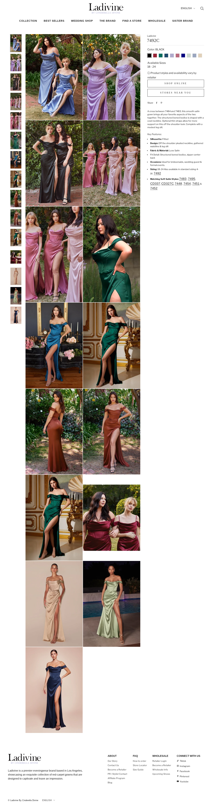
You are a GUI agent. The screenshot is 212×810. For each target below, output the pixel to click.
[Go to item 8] (16, 179)
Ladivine (151, 35)
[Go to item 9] (16, 198)
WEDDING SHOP (82, 20)
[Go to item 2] (16, 62)
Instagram (185, 766)
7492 (157, 173)
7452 (154, 188)
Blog (110, 782)
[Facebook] (156, 103)
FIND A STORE (132, 20)
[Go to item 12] (16, 257)
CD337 (155, 183)
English (186, 8)
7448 (178, 183)
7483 (182, 178)
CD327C (167, 183)
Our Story (112, 761)
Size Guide (138, 769)
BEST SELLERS (54, 20)
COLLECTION (28, 20)
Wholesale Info (160, 769)
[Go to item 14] (16, 296)
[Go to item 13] (16, 276)
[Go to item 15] (16, 315)
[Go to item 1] (16, 43)
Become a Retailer (117, 769)
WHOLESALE (157, 20)
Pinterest (184, 776)
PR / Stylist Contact (117, 774)
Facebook (185, 771)
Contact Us (113, 765)
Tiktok (183, 761)
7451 (196, 183)
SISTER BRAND (182, 20)
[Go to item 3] (16, 82)
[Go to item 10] (16, 218)
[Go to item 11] (16, 237)
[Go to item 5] (16, 121)
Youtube (184, 781)
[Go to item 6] (16, 140)
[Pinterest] (161, 103)
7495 (191, 178)
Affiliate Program (116, 778)
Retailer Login (159, 761)
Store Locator (140, 765)
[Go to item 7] (16, 160)
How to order (139, 761)
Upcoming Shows (161, 774)
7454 (187, 183)
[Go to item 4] (16, 101)
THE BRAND (108, 20)
